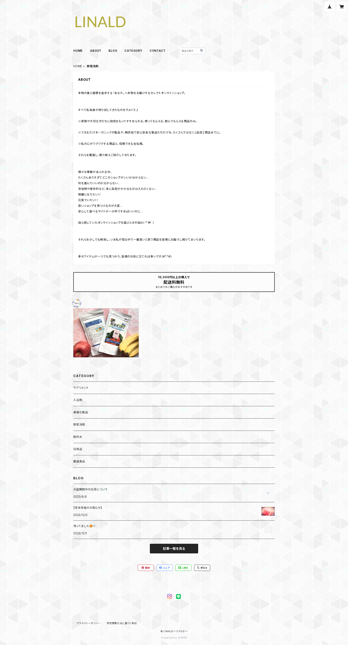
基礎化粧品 (80, 412)
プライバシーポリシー (88, 623)
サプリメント (81, 387)
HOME (78, 50)
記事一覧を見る (174, 549)
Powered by (169, 637)
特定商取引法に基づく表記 (122, 623)
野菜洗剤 (79, 424)
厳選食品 (79, 461)
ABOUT (95, 50)
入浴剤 (77, 400)
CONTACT (158, 50)
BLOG (113, 50)
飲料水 (77, 436)
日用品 (77, 449)
